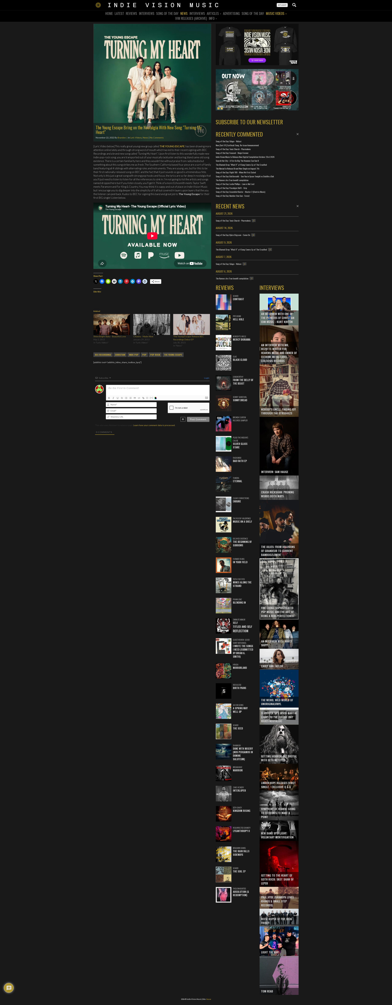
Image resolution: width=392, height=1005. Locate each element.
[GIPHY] (156, 398)
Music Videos (275, 13)
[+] (151, 398)
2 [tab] (222, 108)
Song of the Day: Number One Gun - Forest (233, 195)
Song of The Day (253, 13)
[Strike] (122, 398)
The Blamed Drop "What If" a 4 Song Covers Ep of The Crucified (241, 164)
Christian (120, 354)
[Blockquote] (135, 398)
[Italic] (113, 398)
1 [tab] (218, 108)
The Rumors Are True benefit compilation (232, 180)
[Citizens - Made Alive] (151, 324)
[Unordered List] (130, 398)
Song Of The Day (167, 13)
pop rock (155, 354)
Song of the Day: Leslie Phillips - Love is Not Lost (235, 184)
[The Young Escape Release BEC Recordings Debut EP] (191, 324)
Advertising (231, 13)
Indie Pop (133, 354)
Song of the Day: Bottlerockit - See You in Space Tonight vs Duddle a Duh (245, 176)
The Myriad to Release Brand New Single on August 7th (237, 168)
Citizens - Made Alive (143, 336)
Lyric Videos (136, 137)
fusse (209, 999)
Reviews (131, 13)
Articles (213, 13)
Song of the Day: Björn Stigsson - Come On (233, 235)
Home (109, 13)
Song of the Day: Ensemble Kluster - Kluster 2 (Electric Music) (240, 191)
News (184, 13)
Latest (119, 13)
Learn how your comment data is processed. (154, 425)
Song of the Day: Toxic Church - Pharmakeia (233, 149)
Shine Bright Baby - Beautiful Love (109, 336)
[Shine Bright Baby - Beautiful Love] (111, 324)
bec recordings (103, 354)
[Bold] (109, 398)
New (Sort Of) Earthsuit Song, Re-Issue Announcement (237, 145)
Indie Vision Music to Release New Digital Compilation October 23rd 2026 (245, 156)
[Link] (143, 398)
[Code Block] (139, 398)
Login (206, 378)
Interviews (146, 13)
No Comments (157, 137)
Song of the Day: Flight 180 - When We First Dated (236, 172)
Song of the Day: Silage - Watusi (228, 141)
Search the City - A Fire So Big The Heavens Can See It (237, 160)
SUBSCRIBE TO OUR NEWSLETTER (249, 122)
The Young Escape (173, 354)
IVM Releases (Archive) (191, 18)
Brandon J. (123, 137)
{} (147, 398)
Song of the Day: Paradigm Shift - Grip (231, 188)
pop (144, 354)
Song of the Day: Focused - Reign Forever (232, 152)
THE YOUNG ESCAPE (172, 146)
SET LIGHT (282, 5)
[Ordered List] (126, 398)
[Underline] (117, 398)
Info (212, 18)
